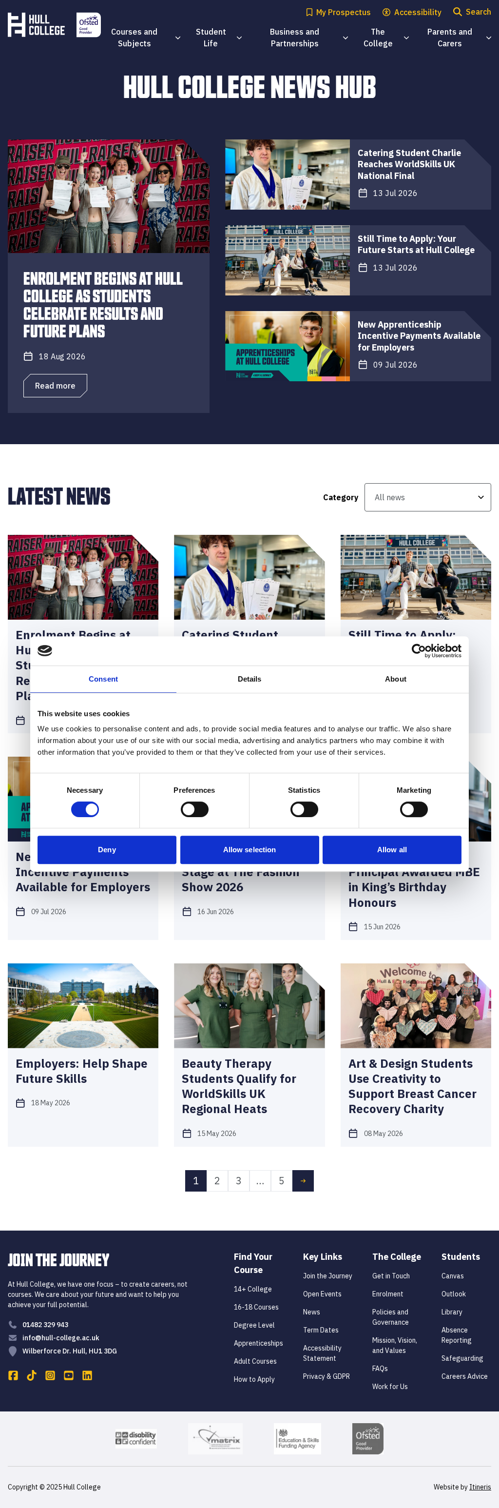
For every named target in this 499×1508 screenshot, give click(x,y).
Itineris (480, 1487)
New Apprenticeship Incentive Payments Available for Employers (419, 336)
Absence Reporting (456, 1335)
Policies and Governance (390, 1317)
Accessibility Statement (322, 1353)
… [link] (260, 1180)
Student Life (219, 37)
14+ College (253, 1289)
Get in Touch (391, 1276)
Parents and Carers (459, 37)
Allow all (392, 849)
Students (460, 1256)
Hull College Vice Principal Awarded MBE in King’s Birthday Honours (414, 879)
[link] (303, 1181)
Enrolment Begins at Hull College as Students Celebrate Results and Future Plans (103, 304)
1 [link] (196, 1180)
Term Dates (321, 1330)
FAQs (380, 1368)
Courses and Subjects (145, 37)
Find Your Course (253, 1263)
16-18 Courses (256, 1307)
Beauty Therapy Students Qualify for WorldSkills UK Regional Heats (239, 1086)
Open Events (322, 1294)
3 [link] (239, 1180)
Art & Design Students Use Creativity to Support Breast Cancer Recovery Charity (412, 1086)
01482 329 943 (45, 1324)
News (311, 1312)
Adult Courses (255, 1361)
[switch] (195, 809)
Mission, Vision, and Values (394, 1345)
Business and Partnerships (308, 37)
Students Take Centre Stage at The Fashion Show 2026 (243, 872)
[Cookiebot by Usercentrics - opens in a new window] (418, 651)
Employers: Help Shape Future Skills (82, 1071)
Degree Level (254, 1325)
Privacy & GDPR (326, 1376)
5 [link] (282, 1180)
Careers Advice (464, 1376)
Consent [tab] (103, 679)
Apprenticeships (258, 1343)
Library (451, 1312)
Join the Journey (327, 1276)
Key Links (322, 1256)
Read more (55, 386)
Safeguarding (462, 1358)
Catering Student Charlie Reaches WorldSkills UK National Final (409, 164)
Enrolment (387, 1294)
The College (386, 37)
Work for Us (390, 1386)
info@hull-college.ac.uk (60, 1337)
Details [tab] (250, 679)
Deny (106, 849)
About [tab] (395, 679)
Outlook (453, 1294)
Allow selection (249, 849)
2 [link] (217, 1180)
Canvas (452, 1276)
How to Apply (254, 1379)
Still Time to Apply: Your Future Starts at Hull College (416, 244)
